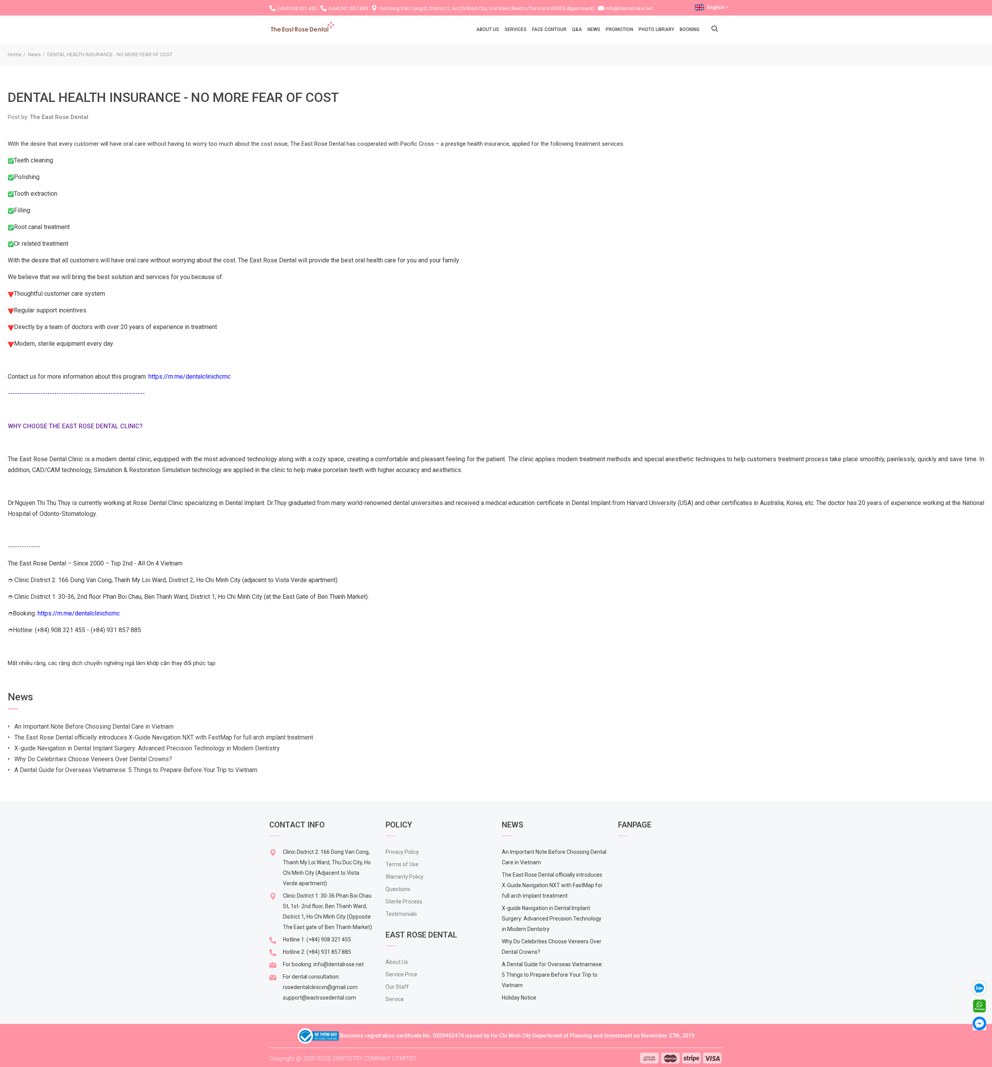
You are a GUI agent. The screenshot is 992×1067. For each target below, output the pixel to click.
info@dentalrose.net (629, 8)
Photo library (656, 29)
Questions (398, 889)
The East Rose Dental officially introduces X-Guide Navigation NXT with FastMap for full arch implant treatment (552, 885)
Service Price (401, 974)
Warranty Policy (405, 877)
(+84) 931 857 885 (348, 8)
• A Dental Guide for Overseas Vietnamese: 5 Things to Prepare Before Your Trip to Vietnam (132, 770)
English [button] (715, 7)
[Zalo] (982, 987)
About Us (397, 962)
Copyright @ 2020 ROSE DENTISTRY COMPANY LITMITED (342, 1058)
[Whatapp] (979, 1005)
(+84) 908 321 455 (297, 8)
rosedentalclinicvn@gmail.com (320, 987)
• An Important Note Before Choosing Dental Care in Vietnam (91, 726)
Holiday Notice (519, 998)
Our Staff (397, 987)
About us (487, 29)
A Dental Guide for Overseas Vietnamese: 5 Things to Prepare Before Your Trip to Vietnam (552, 974)
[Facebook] (979, 1023)
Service (395, 999)
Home (14, 54)
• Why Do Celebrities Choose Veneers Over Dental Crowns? (90, 759)
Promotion (619, 29)
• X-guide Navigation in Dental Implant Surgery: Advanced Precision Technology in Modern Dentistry (144, 748)
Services (516, 29)
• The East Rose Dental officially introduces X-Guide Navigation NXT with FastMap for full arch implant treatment (161, 737)
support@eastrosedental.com (319, 998)
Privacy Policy (402, 852)
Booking (689, 29)
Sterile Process (404, 901)
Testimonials (401, 914)
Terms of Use (402, 864)
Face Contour (549, 29)
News (593, 29)
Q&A (577, 29)
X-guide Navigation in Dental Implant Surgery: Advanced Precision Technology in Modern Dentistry (551, 918)
